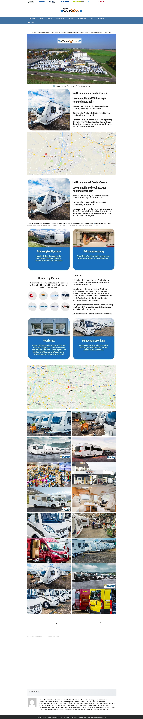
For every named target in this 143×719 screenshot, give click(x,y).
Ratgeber (85, 717)
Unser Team (62, 717)
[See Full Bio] (107, 709)
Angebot (57, 717)
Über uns (75, 717)
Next (114, 26)
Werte (72, 717)
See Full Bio (103, 709)
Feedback (80, 717)
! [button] (78, 363)
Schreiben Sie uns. (34, 691)
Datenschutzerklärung (94, 717)
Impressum (68, 717)
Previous (110, 26)
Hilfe (88, 717)
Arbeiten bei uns (102, 717)
